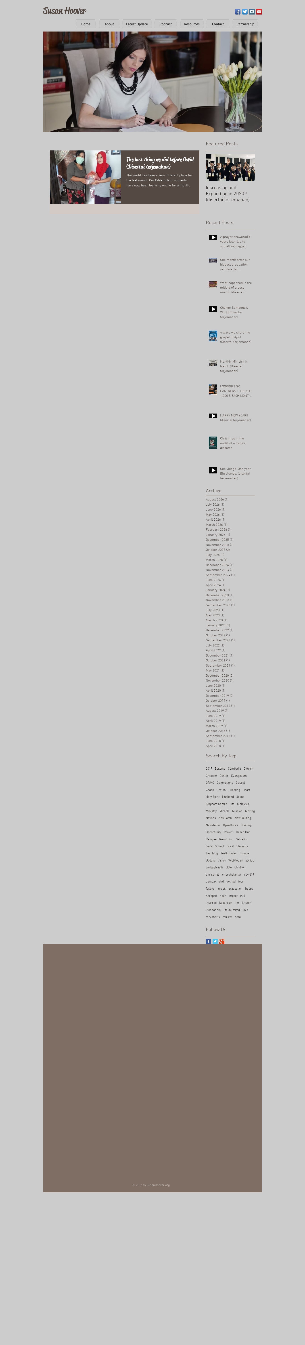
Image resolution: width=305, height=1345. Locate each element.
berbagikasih (214, 868)
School (219, 846)
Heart (246, 790)
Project (228, 832)
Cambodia (234, 769)
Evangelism (239, 776)
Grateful (222, 790)
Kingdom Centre (216, 804)
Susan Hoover (64, 10)
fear (241, 882)
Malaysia (243, 804)
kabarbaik (225, 903)
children (240, 868)
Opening (246, 825)
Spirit (230, 846)
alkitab (249, 861)
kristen (246, 903)
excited (231, 882)
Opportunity (213, 832)
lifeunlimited (232, 910)
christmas (212, 875)
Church (248, 769)
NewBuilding (243, 818)
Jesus (240, 797)
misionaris (213, 917)
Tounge (244, 853)
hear (223, 896)
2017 (209, 769)
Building (220, 769)
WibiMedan (235, 861)
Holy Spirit (212, 797)
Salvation (242, 839)
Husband (228, 797)
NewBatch (225, 818)
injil (242, 896)
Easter (224, 776)
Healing (235, 790)
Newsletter (213, 825)
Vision (222, 861)
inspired (211, 903)
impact (233, 896)
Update (210, 861)
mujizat (227, 917)
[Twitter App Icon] (245, 12)
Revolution (226, 839)
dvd (221, 882)
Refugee (211, 839)
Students (242, 846)
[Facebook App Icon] (237, 12)
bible (229, 868)
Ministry (211, 811)
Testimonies (229, 853)
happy (249, 889)
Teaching (212, 853)
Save (209, 846)
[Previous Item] (213, 167)
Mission (237, 811)
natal (238, 917)
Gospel (240, 783)
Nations (211, 818)
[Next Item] (248, 167)
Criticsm (211, 776)
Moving (250, 811)
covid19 (249, 875)
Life (232, 804)
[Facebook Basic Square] (208, 941)
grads (222, 889)
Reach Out (243, 832)
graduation (235, 889)
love (245, 910)
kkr (237, 903)
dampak (211, 882)
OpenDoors (230, 825)
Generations (225, 783)
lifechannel (213, 910)
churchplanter (231, 875)
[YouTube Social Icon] (259, 12)
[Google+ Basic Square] (221, 941)
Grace (210, 790)
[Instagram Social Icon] (252, 12)
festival (210, 889)
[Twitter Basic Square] (215, 941)
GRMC (210, 783)
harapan (211, 896)
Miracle (224, 811)
